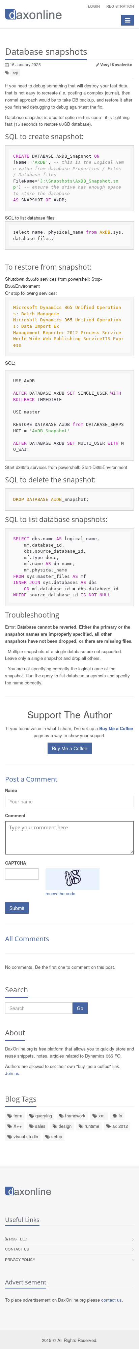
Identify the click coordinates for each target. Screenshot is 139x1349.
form (17, 1115)
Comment (15, 815)
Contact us (17, 1249)
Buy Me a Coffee (69, 748)
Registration (120, 6)
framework (74, 1115)
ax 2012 (119, 1126)
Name (11, 790)
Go (80, 1008)
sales (40, 1126)
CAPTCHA (15, 863)
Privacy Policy (20, 1259)
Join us (12, 1073)
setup (56, 1136)
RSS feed (17, 1238)
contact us (111, 1300)
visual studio (25, 1136)
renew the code (60, 893)
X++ (17, 1126)
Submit (16, 908)
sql (15, 72)
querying (43, 1115)
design (64, 1126)
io (119, 1115)
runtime (91, 1126)
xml (101, 1115)
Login (94, 6)
